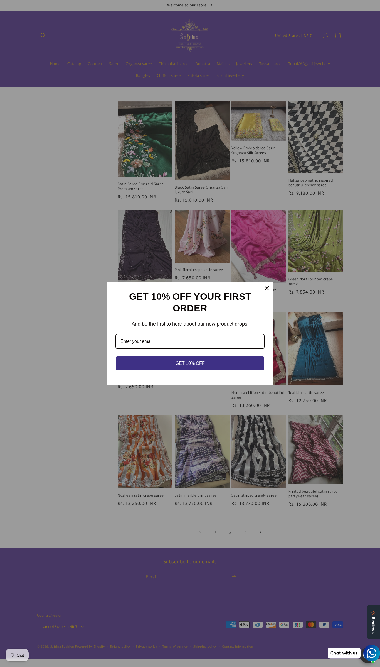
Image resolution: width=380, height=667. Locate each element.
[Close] (266, 288)
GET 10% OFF (190, 363)
